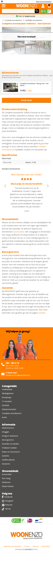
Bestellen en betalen (10, 444)
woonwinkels (18, 231)
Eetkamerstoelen (9, 409)
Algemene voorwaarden (12, 546)
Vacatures (6, 464)
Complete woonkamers (11, 413)
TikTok (8, 509)
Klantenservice (8, 428)
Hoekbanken (7, 389)
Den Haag (6, 478)
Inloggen (5, 432)
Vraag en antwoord (10, 436)
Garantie (42, 313)
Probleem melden (9, 448)
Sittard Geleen (8, 486)
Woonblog (46, 546)
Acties (4, 417)
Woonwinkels (10, 471)
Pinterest (8, 505)
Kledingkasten (8, 393)
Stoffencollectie (8, 460)
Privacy (27, 546)
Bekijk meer (26, 100)
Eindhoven (6, 482)
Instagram (9, 501)
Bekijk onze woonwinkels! (43, 1)
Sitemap (36, 546)
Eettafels (5, 405)
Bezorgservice (8, 440)
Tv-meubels (7, 401)
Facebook (8, 497)
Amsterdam (7, 474)
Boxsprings (6, 397)
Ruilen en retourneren (11, 452)
